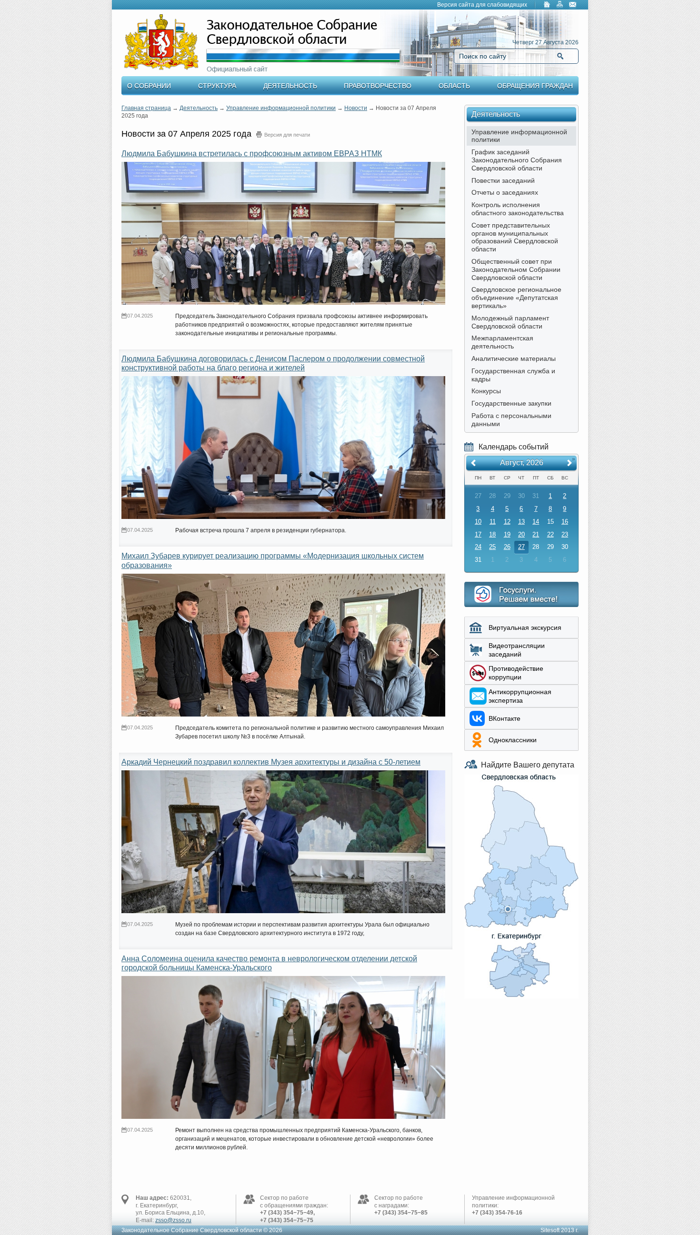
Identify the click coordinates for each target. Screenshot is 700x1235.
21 (535, 534)
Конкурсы (486, 391)
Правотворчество (377, 86)
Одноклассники (513, 740)
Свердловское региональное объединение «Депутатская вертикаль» (516, 297)
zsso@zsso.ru (173, 1220)
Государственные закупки (511, 403)
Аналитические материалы (513, 358)
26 (507, 546)
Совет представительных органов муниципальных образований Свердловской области (514, 237)
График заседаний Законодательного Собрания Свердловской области (516, 160)
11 (493, 521)
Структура (217, 86)
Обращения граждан (535, 86)
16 (564, 521)
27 (521, 546)
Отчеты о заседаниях (504, 192)
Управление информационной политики (281, 108)
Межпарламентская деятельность (502, 342)
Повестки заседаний (503, 180)
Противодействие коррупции (516, 673)
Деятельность (290, 86)
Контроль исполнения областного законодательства (517, 209)
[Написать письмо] (573, 5)
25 (492, 546)
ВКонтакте (504, 718)
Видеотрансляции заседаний (517, 650)
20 (521, 534)
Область (454, 86)
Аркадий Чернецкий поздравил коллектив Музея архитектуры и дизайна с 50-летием (270, 762)
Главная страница (146, 108)
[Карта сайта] (560, 5)
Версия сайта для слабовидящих (482, 4)
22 (550, 534)
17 (478, 534)
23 (564, 534)
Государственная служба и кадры (513, 375)
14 (535, 521)
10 (478, 521)
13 (521, 521)
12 (507, 521)
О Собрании (149, 86)
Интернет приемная (521, 594)
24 (478, 546)
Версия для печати (287, 135)
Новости (355, 108)
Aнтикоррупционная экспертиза (520, 696)
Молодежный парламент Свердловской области (510, 322)
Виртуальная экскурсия (525, 627)
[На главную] (547, 5)
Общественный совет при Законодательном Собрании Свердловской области (515, 269)
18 (492, 534)
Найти (560, 56)
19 (507, 534)
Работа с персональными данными (511, 420)
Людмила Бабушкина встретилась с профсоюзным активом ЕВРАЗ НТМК (251, 153)
